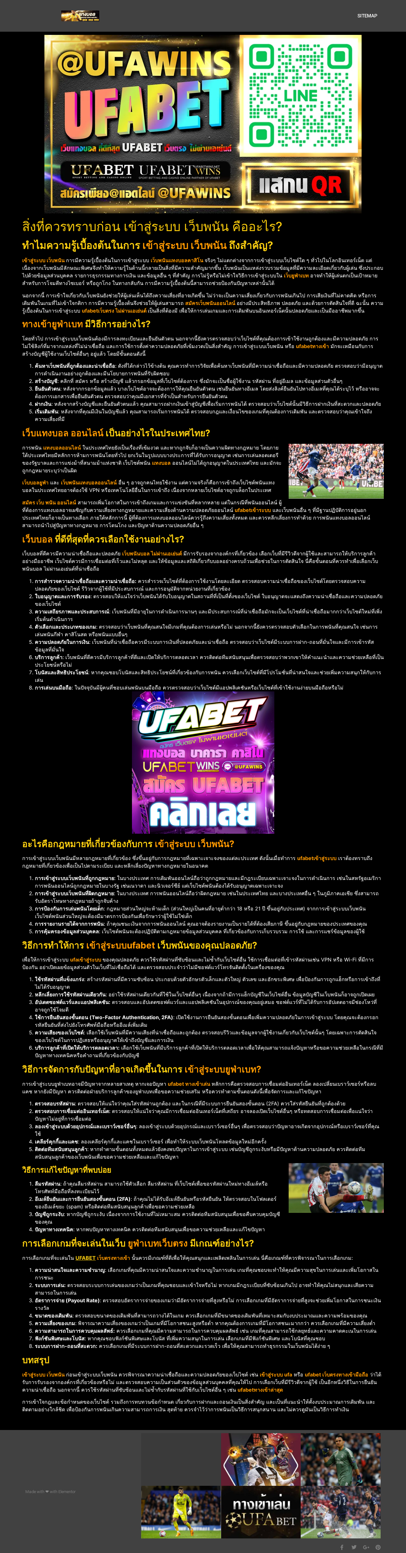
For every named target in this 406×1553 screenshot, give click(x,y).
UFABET (85, 1258)
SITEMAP (367, 16)
